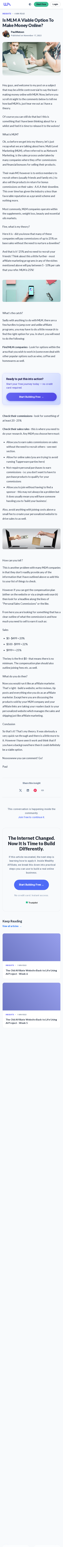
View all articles (12, 926)
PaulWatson (17, 32)
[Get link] (42, 790)
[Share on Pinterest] (35, 790)
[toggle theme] (30, 4)
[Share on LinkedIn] (28, 790)
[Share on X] (20, 790)
